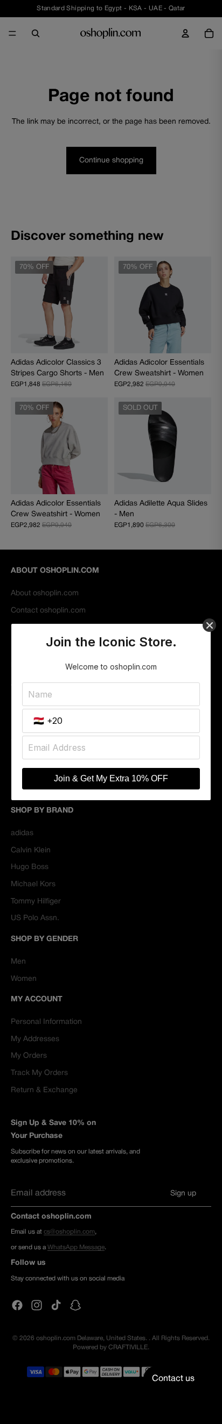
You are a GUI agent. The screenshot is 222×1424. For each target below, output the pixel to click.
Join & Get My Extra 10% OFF (111, 778)
